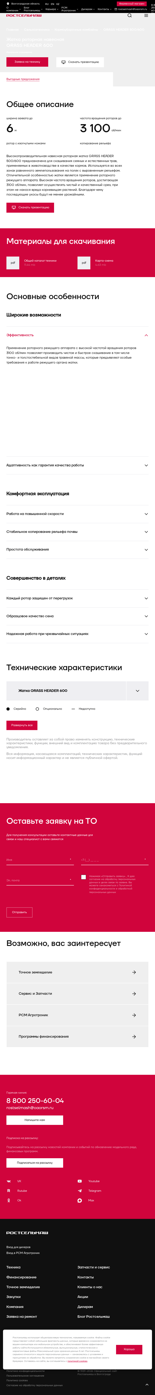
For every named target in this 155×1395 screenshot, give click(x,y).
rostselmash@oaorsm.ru (29, 1108)
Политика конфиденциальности (25, 1371)
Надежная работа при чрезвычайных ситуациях (47, 633)
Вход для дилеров (18, 1247)
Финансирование (21, 1277)
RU (47, 4)
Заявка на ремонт (21, 1316)
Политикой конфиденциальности (110, 887)
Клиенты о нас (90, 1287)
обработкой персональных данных (110, 890)
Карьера (51, 9)
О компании (12, 9)
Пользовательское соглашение (25, 1375)
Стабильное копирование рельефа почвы (42, 531)
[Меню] (146, 15)
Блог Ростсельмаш (32, 9)
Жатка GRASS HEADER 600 (43, 690)
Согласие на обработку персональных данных (34, 1385)
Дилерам (86, 9)
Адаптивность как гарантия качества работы (45, 465)
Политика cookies (17, 1380)
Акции (83, 1296)
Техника (13, 1267)
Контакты (103, 9)
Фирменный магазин (131, 3)
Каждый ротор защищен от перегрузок (39, 598)
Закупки (13, 1296)
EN (52, 4)
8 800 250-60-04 (35, 1101)
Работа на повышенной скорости (35, 513)
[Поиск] (129, 15)
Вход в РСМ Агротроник (23, 1253)
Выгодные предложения (23, 79)
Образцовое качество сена (29, 616)
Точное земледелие (23, 1287)
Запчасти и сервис (94, 1267)
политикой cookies (77, 1361)
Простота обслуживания (27, 549)
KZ (57, 4)
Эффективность (20, 335)
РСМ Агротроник (68, 9)
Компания (14, 1306)
